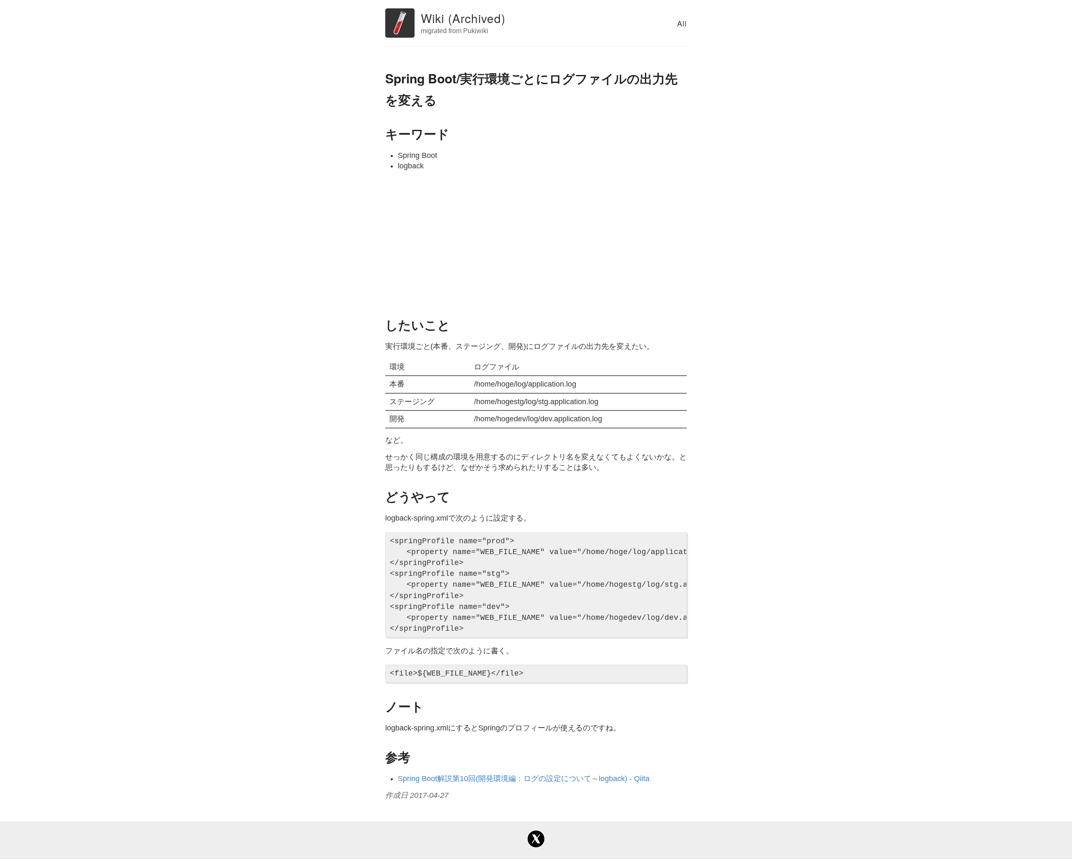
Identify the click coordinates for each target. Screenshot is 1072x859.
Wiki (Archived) (463, 18)
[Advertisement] (536, 242)
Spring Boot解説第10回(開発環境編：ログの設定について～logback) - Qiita (523, 778)
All (682, 23)
